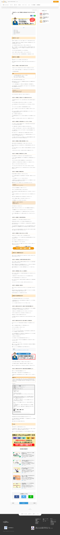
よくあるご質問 (37, 521)
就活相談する (56, 1)
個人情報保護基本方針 (10, 527)
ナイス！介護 (52, 524)
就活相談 (22, 457)
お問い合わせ (37, 523)
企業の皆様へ (37, 522)
